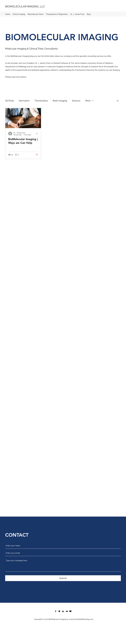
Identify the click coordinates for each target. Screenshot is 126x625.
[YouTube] (70, 611)
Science (76, 100)
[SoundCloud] (66, 611)
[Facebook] (55, 611)
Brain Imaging (60, 100)
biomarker (24, 100)
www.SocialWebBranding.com (81, 619)
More (88, 100)
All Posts (9, 100)
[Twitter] (59, 611)
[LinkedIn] (63, 611)
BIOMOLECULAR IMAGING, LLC (25, 6)
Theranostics (41, 100)
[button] (118, 101)
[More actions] (37, 133)
